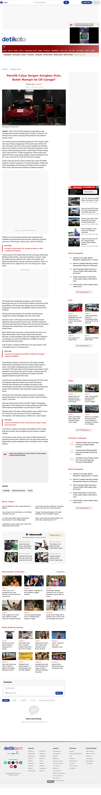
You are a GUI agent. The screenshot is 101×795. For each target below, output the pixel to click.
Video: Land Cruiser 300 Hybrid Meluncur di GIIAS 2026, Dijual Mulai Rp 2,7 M (49, 519)
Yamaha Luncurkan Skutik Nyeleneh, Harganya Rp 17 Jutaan (8, 646)
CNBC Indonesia (90, 753)
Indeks (92, 50)
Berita (10, 50)
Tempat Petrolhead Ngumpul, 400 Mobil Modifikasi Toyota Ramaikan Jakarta (48, 513)
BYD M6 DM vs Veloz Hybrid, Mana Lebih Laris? (85, 286)
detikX (41, 761)
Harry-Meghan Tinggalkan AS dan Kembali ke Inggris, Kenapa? (33, 592)
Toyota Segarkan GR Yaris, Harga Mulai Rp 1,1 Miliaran (17, 507)
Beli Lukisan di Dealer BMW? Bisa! (92, 338)
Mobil (16, 50)
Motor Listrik (68, 54)
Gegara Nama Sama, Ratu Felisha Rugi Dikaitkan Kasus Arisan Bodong (41, 646)
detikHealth (42, 756)
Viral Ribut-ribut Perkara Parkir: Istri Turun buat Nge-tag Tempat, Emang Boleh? (87, 460)
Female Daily (89, 761)
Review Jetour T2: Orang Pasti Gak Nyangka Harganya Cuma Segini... (74, 398)
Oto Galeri (80, 50)
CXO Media (89, 763)
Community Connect (58, 780)
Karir (70, 756)
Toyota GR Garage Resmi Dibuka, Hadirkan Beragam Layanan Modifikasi (25, 355)
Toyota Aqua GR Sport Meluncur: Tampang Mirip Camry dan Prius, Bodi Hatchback (49, 507)
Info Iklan (71, 763)
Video (87, 50)
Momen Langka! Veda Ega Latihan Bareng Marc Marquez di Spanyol (85, 264)
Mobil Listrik (58, 54)
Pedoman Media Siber (75, 753)
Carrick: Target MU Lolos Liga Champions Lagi (58, 645)
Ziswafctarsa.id (57, 770)
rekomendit (56, 778)
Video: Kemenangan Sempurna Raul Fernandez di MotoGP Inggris (91, 398)
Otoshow (31, 54)
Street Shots (47, 54)
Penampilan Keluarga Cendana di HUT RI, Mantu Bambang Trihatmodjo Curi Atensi (55, 593)
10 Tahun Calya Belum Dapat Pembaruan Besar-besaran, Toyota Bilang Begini (15, 519)
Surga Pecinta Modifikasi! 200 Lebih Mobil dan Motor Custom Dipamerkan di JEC (75, 319)
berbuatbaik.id (57, 751)
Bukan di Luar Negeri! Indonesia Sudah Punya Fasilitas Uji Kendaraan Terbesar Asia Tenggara (92, 420)
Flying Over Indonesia (59, 773)
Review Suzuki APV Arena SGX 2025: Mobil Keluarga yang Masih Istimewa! (89, 210)
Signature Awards (58, 761)
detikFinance (31, 756)
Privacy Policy (73, 766)
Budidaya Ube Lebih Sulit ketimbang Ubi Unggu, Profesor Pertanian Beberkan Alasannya (41, 668)
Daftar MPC (86, 2)
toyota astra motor (18, 490)
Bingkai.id (55, 768)
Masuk (96, 2)
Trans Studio (56, 766)
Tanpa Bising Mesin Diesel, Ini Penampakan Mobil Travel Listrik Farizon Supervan (91, 319)
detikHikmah (42, 768)
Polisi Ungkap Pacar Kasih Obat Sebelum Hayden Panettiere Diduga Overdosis (11, 616)
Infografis (38, 54)
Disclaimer (72, 768)
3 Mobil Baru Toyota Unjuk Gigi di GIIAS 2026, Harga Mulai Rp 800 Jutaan (16, 525)
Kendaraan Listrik (31, 50)
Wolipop (41, 758)
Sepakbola (31, 766)
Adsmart (55, 756)
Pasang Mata (56, 753)
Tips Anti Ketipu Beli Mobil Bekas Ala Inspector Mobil (90, 199)
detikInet (30, 758)
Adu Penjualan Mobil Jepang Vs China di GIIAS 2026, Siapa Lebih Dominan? (85, 271)
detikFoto (42, 766)
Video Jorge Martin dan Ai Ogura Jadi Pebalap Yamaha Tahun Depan (74, 419)
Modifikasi (55, 50)
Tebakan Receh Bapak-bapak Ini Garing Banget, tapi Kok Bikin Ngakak (25, 667)
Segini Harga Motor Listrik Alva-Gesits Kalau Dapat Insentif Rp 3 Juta (85, 279)
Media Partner (73, 761)
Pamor (24, 54)
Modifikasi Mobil (15, 69)
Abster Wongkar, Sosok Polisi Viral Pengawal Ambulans (88, 230)
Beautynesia (89, 758)
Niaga (40, 50)
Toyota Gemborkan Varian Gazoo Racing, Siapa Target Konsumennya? (25, 424)
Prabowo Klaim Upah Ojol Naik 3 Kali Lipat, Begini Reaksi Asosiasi (87, 445)
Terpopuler (7, 54)
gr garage (6, 490)
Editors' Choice (79, 54)
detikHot (30, 761)
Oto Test (72, 50)
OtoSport (46, 50)
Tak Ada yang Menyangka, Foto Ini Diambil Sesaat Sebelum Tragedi (32, 616)
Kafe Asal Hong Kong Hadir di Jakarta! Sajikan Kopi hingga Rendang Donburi (9, 667)
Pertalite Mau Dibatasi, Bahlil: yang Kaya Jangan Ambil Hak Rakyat (86, 452)
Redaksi (71, 751)
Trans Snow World (58, 763)
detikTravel (42, 751)
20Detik (41, 763)
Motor (21, 50)
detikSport (31, 763)
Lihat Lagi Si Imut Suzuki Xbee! (73, 338)
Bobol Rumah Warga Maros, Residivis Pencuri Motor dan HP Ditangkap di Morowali (55, 616)
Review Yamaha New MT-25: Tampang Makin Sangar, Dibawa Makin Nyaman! (89, 241)
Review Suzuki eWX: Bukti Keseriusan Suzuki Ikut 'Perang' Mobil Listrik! (89, 220)
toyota (30, 490)
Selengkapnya (60, 571)
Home (5, 50)
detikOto (5, 69)
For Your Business (58, 775)
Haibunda (88, 756)
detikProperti (31, 770)
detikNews (31, 751)
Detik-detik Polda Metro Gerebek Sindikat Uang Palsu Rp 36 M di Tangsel (25, 646)
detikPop (41, 770)
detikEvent (56, 758)
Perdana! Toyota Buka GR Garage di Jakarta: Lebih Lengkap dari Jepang (24, 250)
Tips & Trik (63, 50)
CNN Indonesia (90, 751)
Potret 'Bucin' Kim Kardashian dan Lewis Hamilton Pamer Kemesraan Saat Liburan (11, 593)
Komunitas (16, 54)
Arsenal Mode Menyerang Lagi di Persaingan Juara (57, 666)
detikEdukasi (31, 753)
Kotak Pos (72, 758)
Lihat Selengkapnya (82, 292)
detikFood (42, 753)
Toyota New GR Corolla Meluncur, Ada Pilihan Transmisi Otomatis (17, 513)
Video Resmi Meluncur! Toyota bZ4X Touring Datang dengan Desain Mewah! (84, 25)
